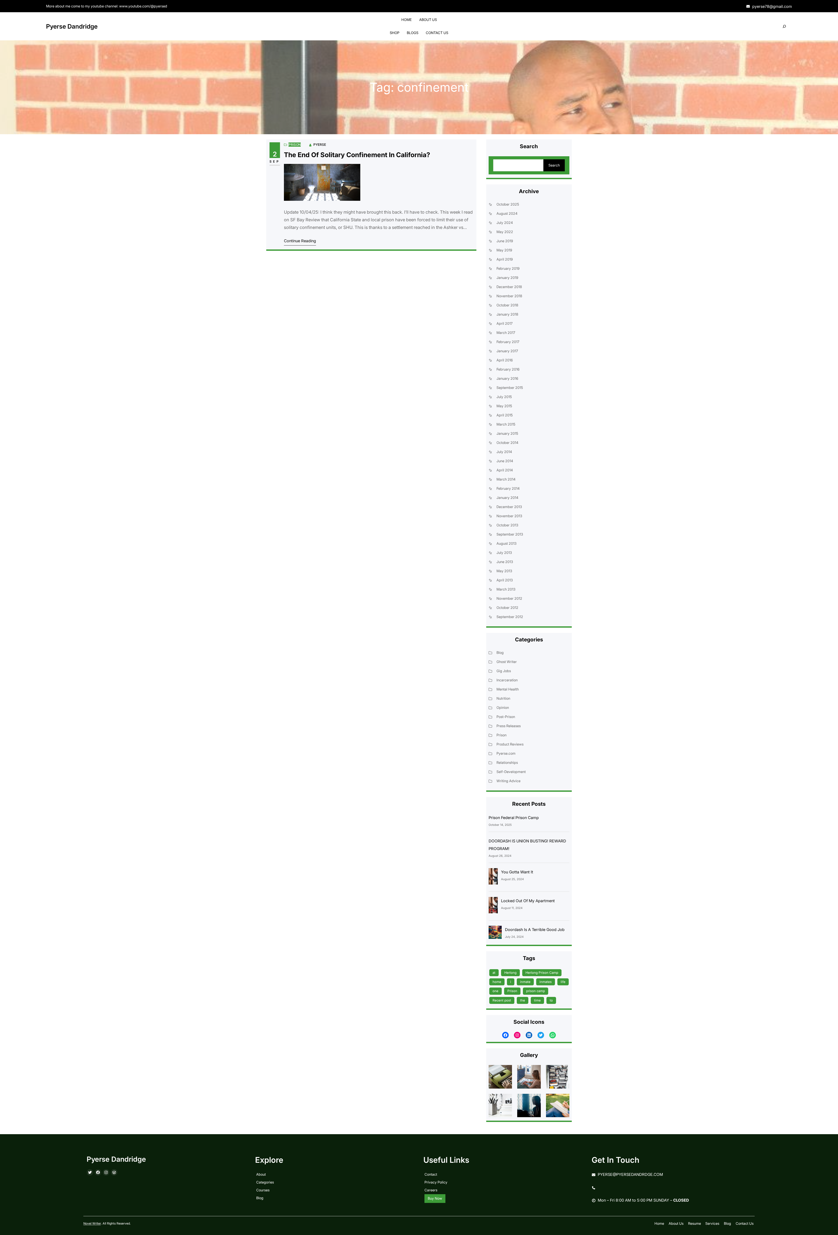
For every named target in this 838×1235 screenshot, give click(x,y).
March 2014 (505, 479)
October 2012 (507, 607)
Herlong (510, 972)
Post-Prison (505, 717)
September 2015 (509, 387)
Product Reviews (510, 744)
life (563, 982)
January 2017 (507, 351)
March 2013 (505, 589)
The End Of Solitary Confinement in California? (357, 154)
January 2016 (507, 378)
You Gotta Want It (517, 872)
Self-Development (511, 772)
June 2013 (504, 562)
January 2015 (507, 433)
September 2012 (509, 617)
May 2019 (504, 250)
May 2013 (504, 571)
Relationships (507, 762)
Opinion (502, 707)
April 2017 (504, 323)
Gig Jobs (503, 671)
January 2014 (507, 497)
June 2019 (504, 241)
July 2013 (504, 552)
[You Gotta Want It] (493, 877)
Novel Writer (92, 1223)
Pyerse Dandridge (72, 26)
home (497, 982)
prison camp (535, 991)
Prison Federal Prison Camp (514, 817)
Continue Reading (300, 241)
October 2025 (507, 204)
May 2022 (504, 232)
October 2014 (507, 442)
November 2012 (509, 598)
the (522, 1000)
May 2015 (504, 406)
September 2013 (509, 534)
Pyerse (319, 145)
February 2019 (508, 268)
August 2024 (506, 213)
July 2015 (504, 397)
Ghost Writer (506, 662)
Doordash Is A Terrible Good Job (535, 929)
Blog (500, 652)
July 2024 (504, 222)
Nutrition (503, 698)
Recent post (502, 1000)
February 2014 (508, 488)
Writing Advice (508, 781)
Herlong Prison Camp (541, 972)
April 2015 (504, 415)
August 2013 (506, 543)
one (495, 991)
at (494, 972)
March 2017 (505, 332)
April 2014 (504, 470)
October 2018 (507, 305)
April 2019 (504, 259)
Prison (294, 145)
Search (554, 165)
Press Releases (508, 726)
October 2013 (507, 525)
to (551, 1000)
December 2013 (509, 507)
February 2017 (507, 342)
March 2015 (505, 424)
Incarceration (507, 680)
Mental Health (507, 689)
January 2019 (507, 277)
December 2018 (509, 287)
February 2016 (508, 369)
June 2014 (504, 461)
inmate (525, 982)
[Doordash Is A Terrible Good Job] (495, 933)
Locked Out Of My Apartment (528, 900)
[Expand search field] (784, 27)
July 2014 (504, 452)
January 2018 (507, 314)
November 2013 (509, 516)
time (537, 1000)
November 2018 (509, 296)
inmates (545, 982)
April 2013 (504, 580)
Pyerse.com (505, 753)
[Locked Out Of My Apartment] (493, 906)
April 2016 (504, 360)
